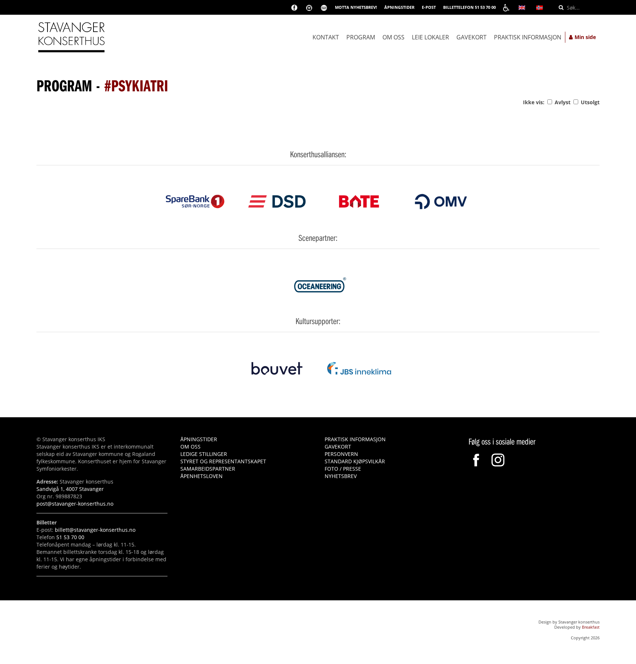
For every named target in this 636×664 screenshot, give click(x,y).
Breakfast (591, 627)
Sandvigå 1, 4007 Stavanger (70, 488)
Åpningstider (198, 439)
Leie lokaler (430, 37)
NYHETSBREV (341, 475)
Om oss (393, 37)
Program (360, 37)
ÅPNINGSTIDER (399, 7)
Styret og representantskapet (223, 461)
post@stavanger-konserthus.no (74, 503)
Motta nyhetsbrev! (356, 7)
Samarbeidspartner (207, 468)
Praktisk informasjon (527, 37)
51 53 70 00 (70, 537)
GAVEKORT (338, 446)
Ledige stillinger (203, 453)
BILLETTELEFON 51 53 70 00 (469, 7)
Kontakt (325, 37)
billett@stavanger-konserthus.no (95, 529)
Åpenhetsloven (201, 475)
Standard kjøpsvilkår (355, 461)
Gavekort (471, 37)
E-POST (429, 7)
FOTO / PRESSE (343, 468)
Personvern (341, 453)
